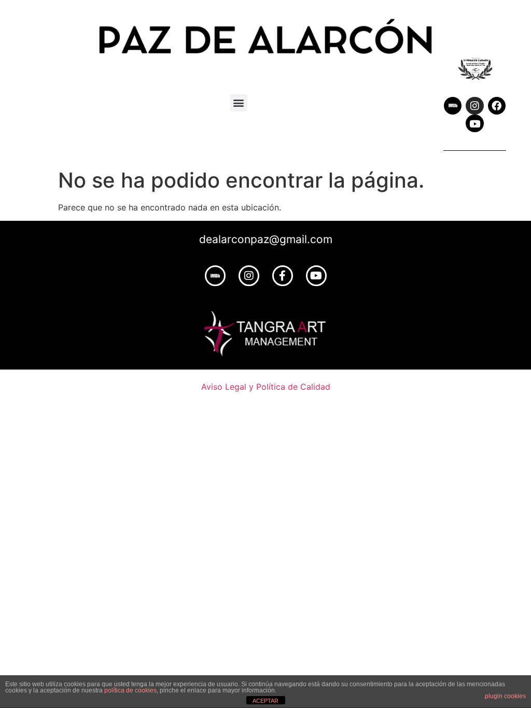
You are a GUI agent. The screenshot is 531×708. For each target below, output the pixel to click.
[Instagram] (474, 106)
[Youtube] (474, 123)
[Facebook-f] (282, 275)
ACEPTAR (265, 701)
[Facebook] (497, 106)
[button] (238, 102)
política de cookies (130, 690)
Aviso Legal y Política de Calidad (265, 386)
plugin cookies (505, 696)
